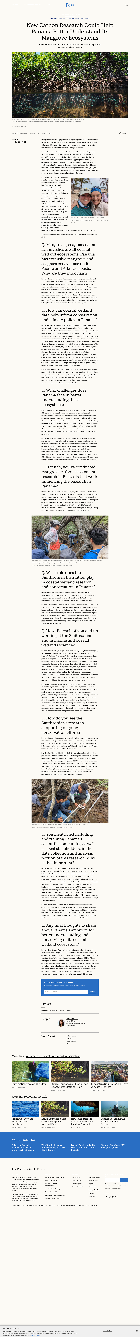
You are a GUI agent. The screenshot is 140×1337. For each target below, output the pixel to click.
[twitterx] (19, 142)
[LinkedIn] (112, 1196)
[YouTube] (118, 1196)
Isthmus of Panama (53, 615)
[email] (22, 142)
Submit (92, 991)
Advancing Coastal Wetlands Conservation (53, 1056)
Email (45, 988)
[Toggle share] (127, 137)
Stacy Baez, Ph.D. (72, 1018)
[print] (25, 142)
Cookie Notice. (35, 1335)
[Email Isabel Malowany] (67, 1043)
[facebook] (13, 142)
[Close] (137, 1331)
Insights (75, 1174)
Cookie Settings (107, 1331)
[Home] (28, 1169)
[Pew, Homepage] (70, 5)
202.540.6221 (71, 1041)
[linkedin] (16, 142)
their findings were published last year (82, 157)
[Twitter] (115, 1196)
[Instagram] (109, 1196)
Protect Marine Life (34, 1096)
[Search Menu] (126, 4)
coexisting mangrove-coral (52, 623)
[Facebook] (106, 1196)
